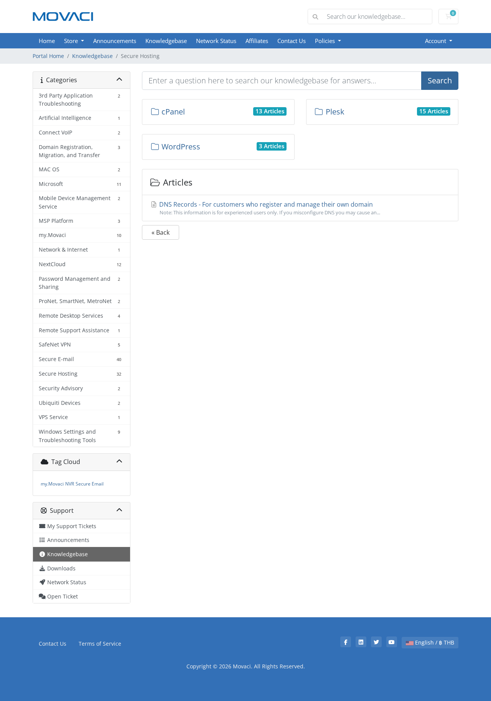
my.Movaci (52, 484)
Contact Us (291, 41)
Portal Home (48, 56)
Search (440, 80)
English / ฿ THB (434, 642)
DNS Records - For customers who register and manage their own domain (269, 208)
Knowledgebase (166, 41)
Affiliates (257, 41)
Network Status (216, 41)
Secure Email (90, 484)
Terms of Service (100, 643)
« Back (161, 232)
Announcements (114, 41)
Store (71, 41)
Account (436, 41)
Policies (325, 41)
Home (47, 41)
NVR (69, 484)
